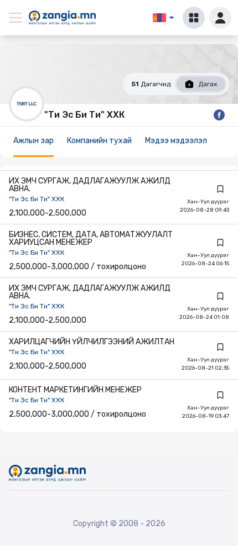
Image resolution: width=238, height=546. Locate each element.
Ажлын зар (33, 140)
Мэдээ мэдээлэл (176, 140)
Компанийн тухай (99, 140)
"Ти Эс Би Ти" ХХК (36, 199)
